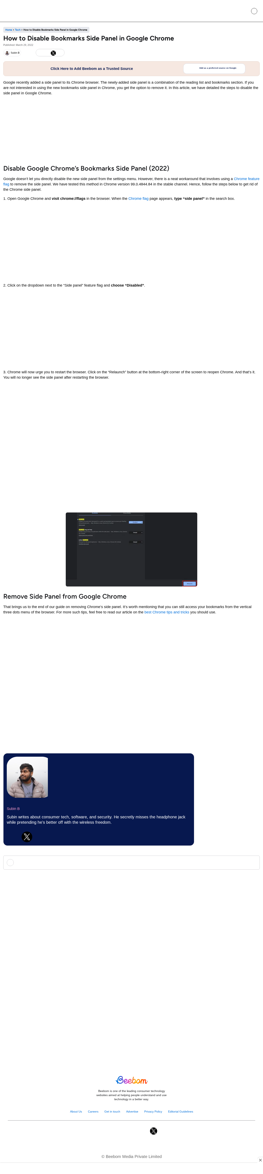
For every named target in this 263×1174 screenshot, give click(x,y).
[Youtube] (127, 1131)
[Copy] (60, 52)
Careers (93, 1111)
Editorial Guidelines (180, 1111)
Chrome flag (138, 199)
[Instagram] (118, 1131)
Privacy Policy (153, 1111)
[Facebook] (46, 52)
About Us (76, 1111)
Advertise (132, 1111)
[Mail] (144, 1131)
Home (8, 29)
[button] (244, 11)
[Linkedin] (12, 837)
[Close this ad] (260, 1160)
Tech (18, 29)
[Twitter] (27, 837)
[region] (131, 1169)
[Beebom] (19, 11)
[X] (53, 52)
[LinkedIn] (39, 52)
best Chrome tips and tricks (166, 612)
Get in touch (112, 1111)
